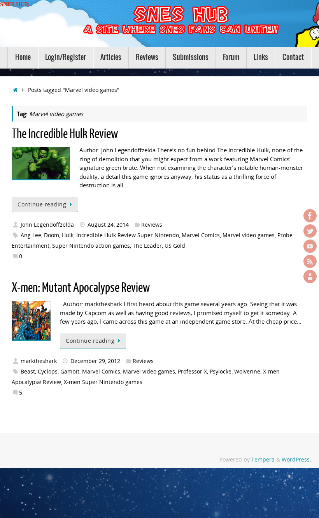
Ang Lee (31, 235)
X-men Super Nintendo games (103, 382)
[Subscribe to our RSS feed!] (310, 261)
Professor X (192, 371)
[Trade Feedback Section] (310, 276)
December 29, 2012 (95, 361)
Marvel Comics (201, 235)
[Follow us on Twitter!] (310, 231)
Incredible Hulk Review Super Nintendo (127, 235)
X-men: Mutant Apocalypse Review (81, 288)
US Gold (175, 245)
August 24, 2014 (108, 224)
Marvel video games (249, 235)
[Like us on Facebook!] (310, 215)
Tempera (263, 459)
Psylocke (220, 371)
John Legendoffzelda (47, 224)
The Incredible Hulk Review (65, 134)
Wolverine (247, 371)
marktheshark (39, 361)
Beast (28, 371)
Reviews (151, 224)
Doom (51, 235)
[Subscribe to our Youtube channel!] (310, 246)
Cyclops (48, 371)
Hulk (68, 235)
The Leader (147, 245)
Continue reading (42, 204)
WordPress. (296, 459)
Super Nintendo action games (91, 245)
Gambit (69, 371)
